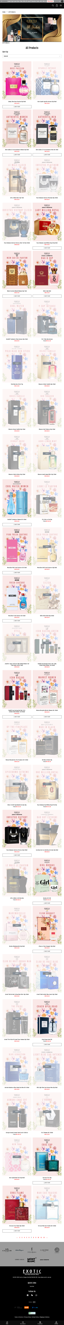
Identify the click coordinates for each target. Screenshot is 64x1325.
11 (41, 1237)
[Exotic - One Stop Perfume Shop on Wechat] (32, 1296)
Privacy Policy (27, 1317)
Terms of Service (19, 1317)
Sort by (5, 52)
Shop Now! (49, 1)
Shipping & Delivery (44, 1317)
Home (4, 12)
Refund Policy (35, 1317)
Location (32, 1286)
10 (38, 1237)
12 (44, 1237)
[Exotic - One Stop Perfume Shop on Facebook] (27, 1296)
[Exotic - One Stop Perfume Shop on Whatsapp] (36, 1296)
